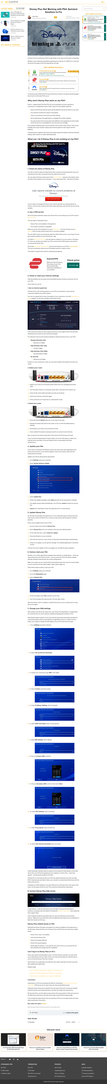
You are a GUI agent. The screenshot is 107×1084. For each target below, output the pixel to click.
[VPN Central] (11, 2)
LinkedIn (17, 1059)
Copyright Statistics (87, 1067)
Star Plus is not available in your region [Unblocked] (46, 976)
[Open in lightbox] (53, 191)
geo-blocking (31, 217)
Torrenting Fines (32, 1076)
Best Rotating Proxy (60, 1076)
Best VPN (3, 1067)
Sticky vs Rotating (59, 1073)
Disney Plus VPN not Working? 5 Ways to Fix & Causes (46, 973)
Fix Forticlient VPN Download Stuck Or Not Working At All (13, 1048)
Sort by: (68, 1022)
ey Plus (47, 246)
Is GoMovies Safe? (5, 1073)
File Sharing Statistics (87, 1070)
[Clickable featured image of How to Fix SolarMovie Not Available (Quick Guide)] (40, 1039)
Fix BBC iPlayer (5, 1070)
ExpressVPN (73, 246)
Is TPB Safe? (31, 1070)
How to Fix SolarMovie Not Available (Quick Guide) (40, 1048)
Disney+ (44, 1004)
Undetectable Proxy (60, 1070)
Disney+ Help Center (64, 911)
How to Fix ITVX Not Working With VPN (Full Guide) (94, 1048)
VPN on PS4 (37, 239)
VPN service (56, 229)
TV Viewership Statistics (88, 1073)
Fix (55, 17)
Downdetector (57, 177)
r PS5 (43, 239)
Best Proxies (58, 1067)
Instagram (13, 1059)
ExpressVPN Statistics (87, 1076)
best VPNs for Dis (39, 246)
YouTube (9, 1059)
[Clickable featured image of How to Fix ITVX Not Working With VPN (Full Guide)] (93, 1039)
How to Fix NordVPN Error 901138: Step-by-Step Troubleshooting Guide (67, 1048)
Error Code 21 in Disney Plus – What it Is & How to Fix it (46, 970)
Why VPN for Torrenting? (34, 1073)
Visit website (72, 265)
